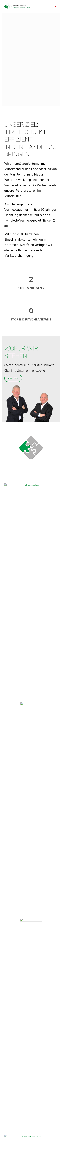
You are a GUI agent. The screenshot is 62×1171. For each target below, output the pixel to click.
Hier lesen (13, 378)
